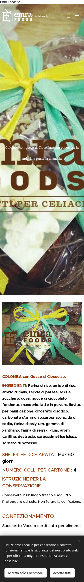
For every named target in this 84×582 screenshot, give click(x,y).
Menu (77, 15)
